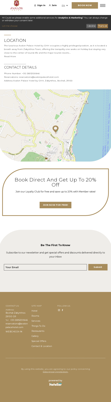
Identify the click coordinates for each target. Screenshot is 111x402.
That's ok (102, 26)
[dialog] (55, 22)
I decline (91, 26)
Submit (98, 267)
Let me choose (9, 26)
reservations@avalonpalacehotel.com (39, 77)
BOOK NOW (85, 5)
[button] (56, 129)
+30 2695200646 (31, 73)
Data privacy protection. (55, 371)
